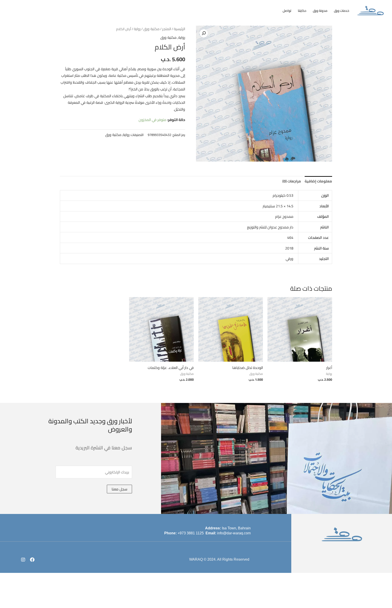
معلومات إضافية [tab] (318, 181)
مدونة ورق (320, 10)
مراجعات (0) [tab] (291, 181)
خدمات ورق (341, 10)
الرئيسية (179, 28)
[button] (204, 33)
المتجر (166, 28)
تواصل (287, 10)
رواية (137, 28)
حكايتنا (302, 10)
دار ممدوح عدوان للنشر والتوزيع (270, 227)
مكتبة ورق (151, 28)
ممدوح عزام (284, 216)
